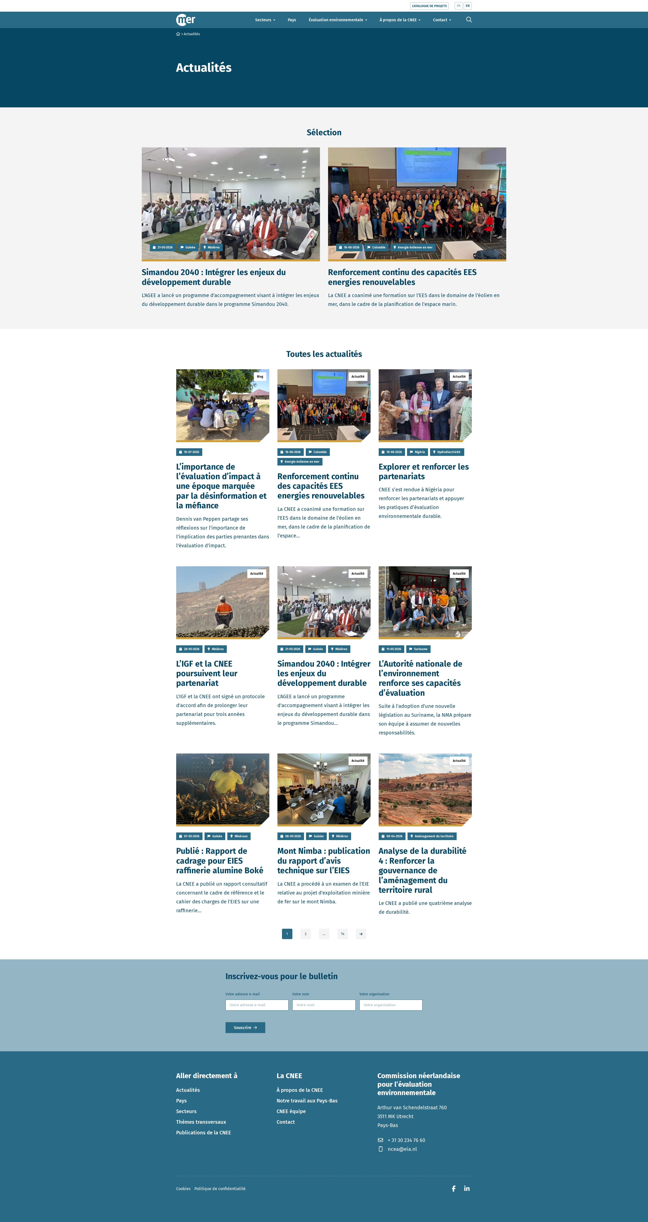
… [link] (324, 934)
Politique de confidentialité (220, 1188)
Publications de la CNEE (203, 1133)
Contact (286, 1122)
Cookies (183, 1188)
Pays (181, 1101)
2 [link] (306, 934)
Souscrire (242, 1027)
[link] (361, 934)
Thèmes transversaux (201, 1122)
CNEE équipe (291, 1111)
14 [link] (342, 934)
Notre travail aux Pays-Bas (307, 1101)
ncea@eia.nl (402, 1149)
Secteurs (186, 1111)
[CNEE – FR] (185, 20)
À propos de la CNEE (300, 1090)
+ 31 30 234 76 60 (406, 1140)
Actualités (188, 1090)
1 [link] (287, 934)
